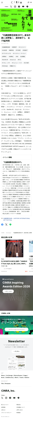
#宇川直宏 (18, 50)
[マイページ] (2, 2)
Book (2, 377)
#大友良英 (4, 50)
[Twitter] (11, 7)
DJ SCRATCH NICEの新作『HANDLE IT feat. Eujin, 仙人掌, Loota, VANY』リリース (14, 263)
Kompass (8, 383)
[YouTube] (23, 6)
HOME (2, 232)
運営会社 (18, 404)
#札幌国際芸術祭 (6, 47)
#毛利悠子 (25, 50)
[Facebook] (19, 7)
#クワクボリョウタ (6, 53)
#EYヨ (19, 59)
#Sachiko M (5, 59)
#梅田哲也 (11, 50)
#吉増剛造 (22, 56)
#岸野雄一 (4, 56)
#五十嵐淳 (26, 62)
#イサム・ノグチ (6, 62)
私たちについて (4, 404)
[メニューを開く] (31, 2)
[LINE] (27, 7)
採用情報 (3, 407)
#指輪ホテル (13, 66)
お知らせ (3, 410)
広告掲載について (20, 407)
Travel (21, 377)
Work (16, 377)
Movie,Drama (18, 375)
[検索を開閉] (28, 2)
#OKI (17, 56)
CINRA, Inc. (8, 390)
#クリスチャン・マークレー (19, 53)
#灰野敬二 (11, 56)
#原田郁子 (14, 47)
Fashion (27, 377)
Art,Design (8, 232)
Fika (2, 383)
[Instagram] (15, 7)
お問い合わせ (19, 410)
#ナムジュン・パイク (17, 62)
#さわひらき (13, 59)
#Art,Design (5, 66)
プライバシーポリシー (6, 412)
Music (3, 375)
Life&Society (9, 377)
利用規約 (18, 412)
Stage (25, 375)
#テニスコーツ (22, 47)
